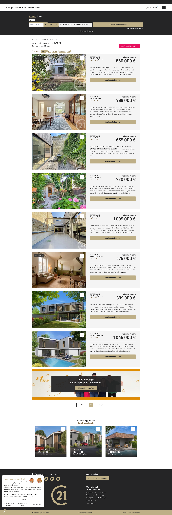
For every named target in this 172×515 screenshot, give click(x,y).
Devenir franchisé (93, 490)
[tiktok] (46, 479)
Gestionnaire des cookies (131, 513)
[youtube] (58, 479)
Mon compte (152, 8)
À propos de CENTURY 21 (96, 498)
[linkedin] (52, 479)
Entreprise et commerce (96, 492)
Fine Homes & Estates (95, 495)
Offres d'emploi (92, 487)
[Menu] (164, 7)
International (91, 500)
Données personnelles (85, 513)
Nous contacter (92, 503)
